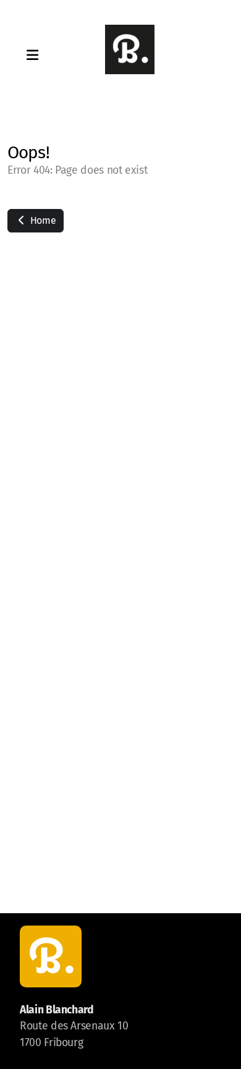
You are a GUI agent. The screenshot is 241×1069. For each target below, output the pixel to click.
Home (42, 220)
